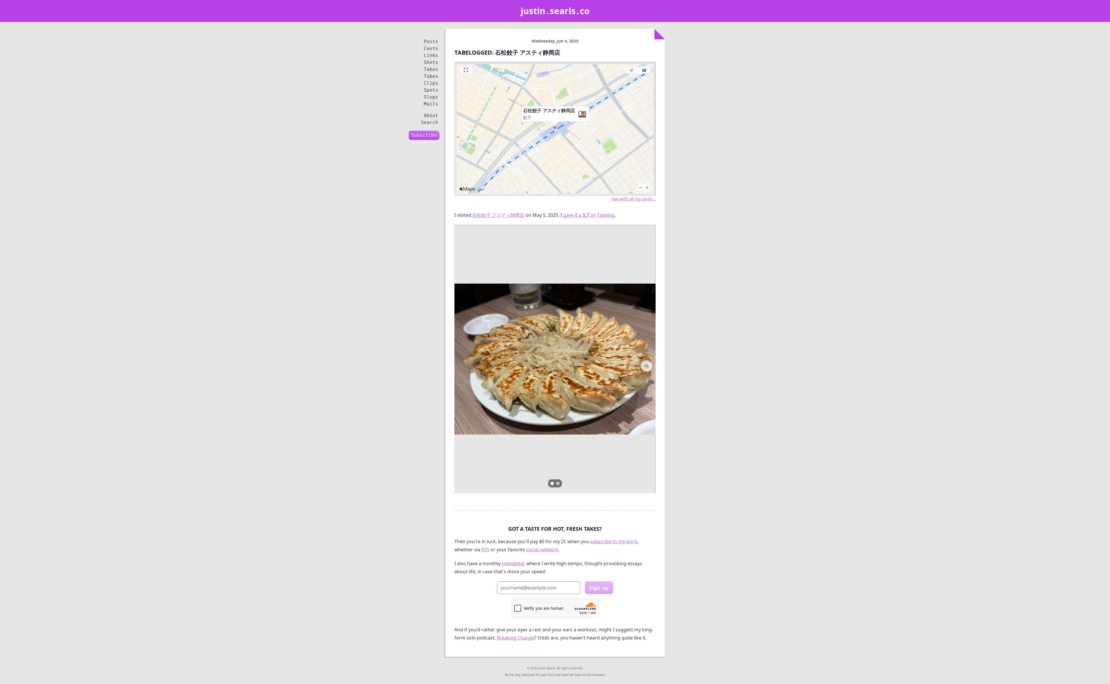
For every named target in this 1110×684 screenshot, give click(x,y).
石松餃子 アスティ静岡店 (498, 215)
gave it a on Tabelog (589, 215)
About (431, 115)
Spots (431, 90)
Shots (431, 62)
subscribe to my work (613, 541)
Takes (431, 69)
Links (431, 55)
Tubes (431, 76)
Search (429, 122)
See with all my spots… (634, 198)
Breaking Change (515, 638)
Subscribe (424, 135)
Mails (431, 104)
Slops (431, 97)
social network (542, 549)
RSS (485, 549)
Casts (431, 48)
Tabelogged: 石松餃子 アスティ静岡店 (507, 52)
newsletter (513, 563)
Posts (431, 41)
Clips (431, 83)
